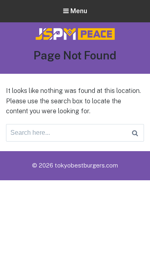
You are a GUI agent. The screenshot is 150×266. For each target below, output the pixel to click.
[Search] (135, 133)
